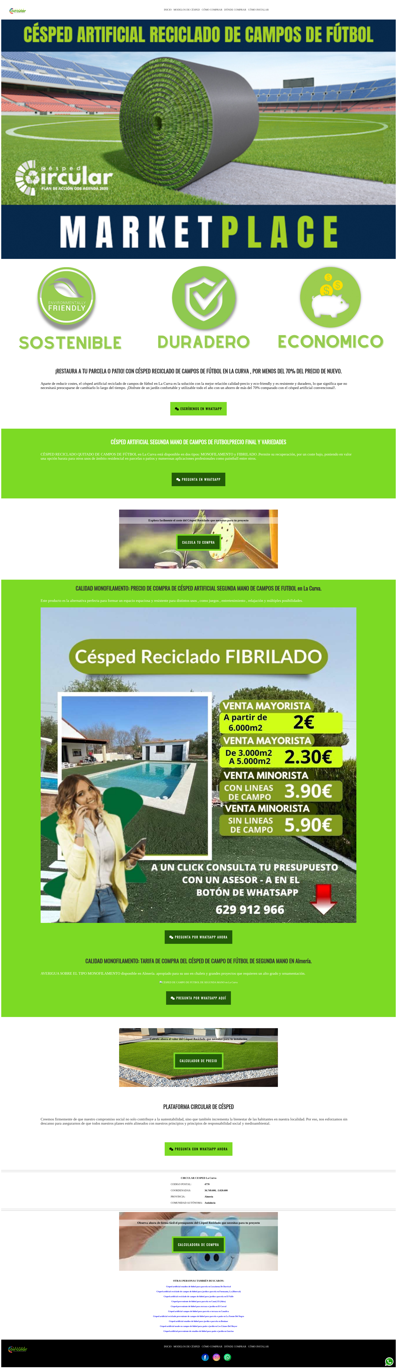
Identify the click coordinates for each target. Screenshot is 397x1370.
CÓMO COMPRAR (212, 9)
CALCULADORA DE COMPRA (198, 1245)
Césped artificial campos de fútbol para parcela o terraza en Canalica (198, 1311)
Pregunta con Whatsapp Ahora (201, 1149)
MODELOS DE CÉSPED (187, 9)
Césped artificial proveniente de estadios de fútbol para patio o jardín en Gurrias (198, 1331)
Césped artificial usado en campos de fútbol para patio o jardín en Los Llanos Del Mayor (198, 1326)
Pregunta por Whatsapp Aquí (200, 998)
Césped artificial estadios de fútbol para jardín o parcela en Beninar (198, 1321)
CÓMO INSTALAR (258, 9)
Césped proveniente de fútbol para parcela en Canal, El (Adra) (198, 1301)
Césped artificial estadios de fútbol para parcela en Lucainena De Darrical (198, 1286)
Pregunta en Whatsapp (201, 479)
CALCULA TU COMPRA (198, 542)
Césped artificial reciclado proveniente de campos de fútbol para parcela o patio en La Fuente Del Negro (198, 1316)
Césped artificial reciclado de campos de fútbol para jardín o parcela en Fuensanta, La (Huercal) (198, 1291)
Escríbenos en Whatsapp (200, 409)
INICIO (168, 9)
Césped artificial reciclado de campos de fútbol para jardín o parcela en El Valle (199, 1296)
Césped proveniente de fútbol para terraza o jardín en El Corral (198, 1306)
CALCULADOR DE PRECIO (198, 1061)
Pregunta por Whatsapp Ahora (201, 937)
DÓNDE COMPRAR (235, 9)
